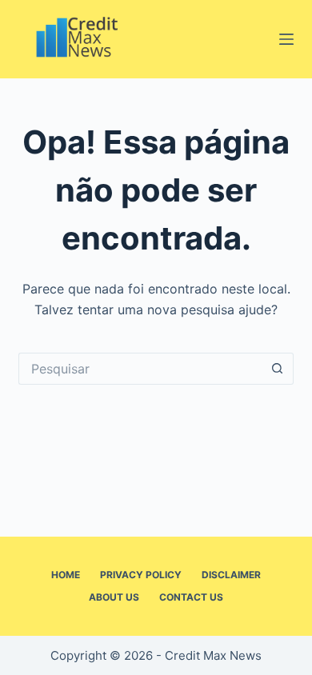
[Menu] (286, 39)
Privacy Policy (141, 575)
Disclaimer (231, 575)
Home (65, 575)
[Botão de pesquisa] (278, 369)
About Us (114, 597)
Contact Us (191, 597)
